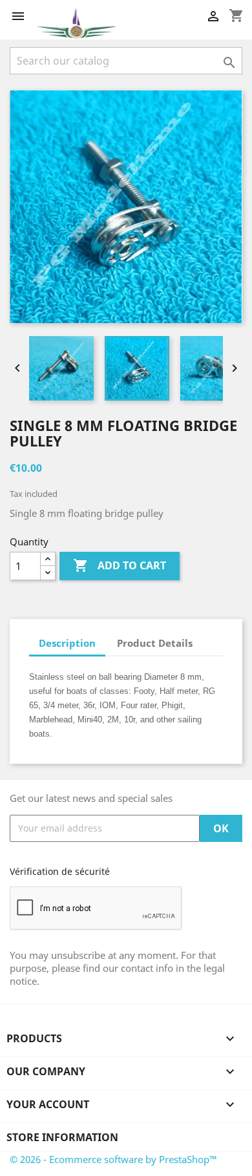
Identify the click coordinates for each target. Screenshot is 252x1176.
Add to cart (119, 565)
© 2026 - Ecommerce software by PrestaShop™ (113, 1159)
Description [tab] (67, 642)
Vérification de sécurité (60, 871)
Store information (62, 1137)
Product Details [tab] (155, 642)
